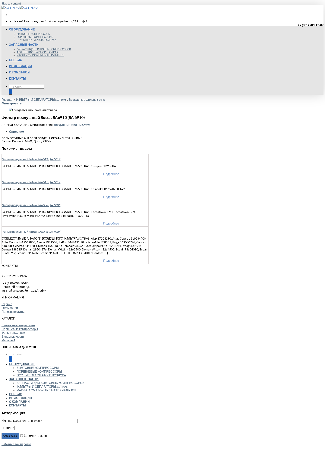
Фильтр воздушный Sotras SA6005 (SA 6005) (31, 231)
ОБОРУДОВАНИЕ (22, 29)
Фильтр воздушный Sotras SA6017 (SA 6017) (31, 182)
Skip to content (11, 3)
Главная (7, 99)
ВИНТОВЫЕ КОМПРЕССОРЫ (34, 33)
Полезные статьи (13, 311)
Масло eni (8, 340)
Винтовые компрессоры (18, 325)
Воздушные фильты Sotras (87, 99)
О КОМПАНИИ (19, 72)
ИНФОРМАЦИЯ (20, 66)
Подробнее (111, 174)
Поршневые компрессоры (20, 329)
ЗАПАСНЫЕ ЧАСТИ (24, 44)
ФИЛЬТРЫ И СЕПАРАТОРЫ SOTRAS (37, 52)
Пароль (8, 427)
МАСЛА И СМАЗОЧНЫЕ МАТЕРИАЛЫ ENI (40, 55)
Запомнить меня (35, 435)
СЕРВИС (15, 60)
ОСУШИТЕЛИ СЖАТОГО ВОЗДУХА (36, 39)
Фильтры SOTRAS (14, 332)
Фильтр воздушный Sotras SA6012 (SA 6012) (31, 159)
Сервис (7, 304)
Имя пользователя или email (22, 420)
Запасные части (13, 336)
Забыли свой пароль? (16, 444)
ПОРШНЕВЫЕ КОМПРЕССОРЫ (35, 36)
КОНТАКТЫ (17, 78)
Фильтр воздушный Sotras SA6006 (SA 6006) (31, 205)
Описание (16, 131)
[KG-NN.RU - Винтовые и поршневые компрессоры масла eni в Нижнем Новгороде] (20, 7)
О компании (10, 308)
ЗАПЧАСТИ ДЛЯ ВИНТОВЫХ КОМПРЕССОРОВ (44, 49)
